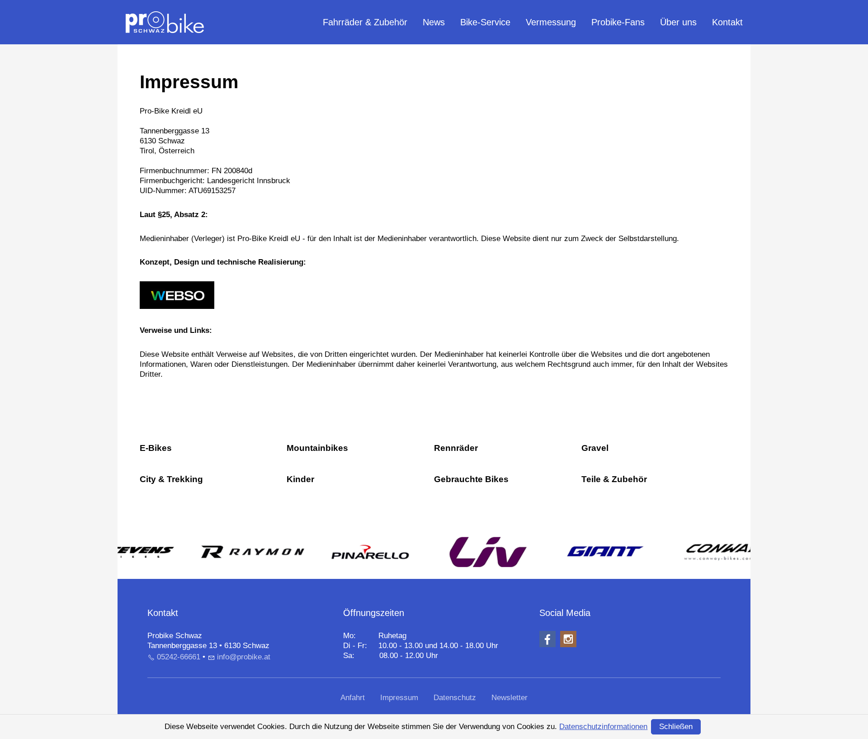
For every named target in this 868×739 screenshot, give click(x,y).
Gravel (595, 448)
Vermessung (551, 22)
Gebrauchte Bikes (471, 479)
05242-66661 (178, 657)
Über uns (678, 22)
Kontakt (727, 22)
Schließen (676, 726)
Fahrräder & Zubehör (365, 22)
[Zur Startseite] (164, 22)
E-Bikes (156, 448)
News (434, 22)
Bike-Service (485, 22)
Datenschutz (455, 697)
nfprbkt (244, 657)
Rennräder (456, 448)
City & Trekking (171, 479)
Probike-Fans (618, 22)
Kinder (300, 479)
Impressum (399, 697)
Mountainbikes (317, 448)
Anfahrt (352, 697)
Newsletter (509, 697)
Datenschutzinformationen (603, 726)
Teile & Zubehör (614, 479)
